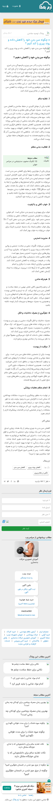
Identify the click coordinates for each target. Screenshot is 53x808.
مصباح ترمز (43, 631)
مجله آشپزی (45, 638)
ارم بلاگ (15, 800)
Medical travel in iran (26, 613)
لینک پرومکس (32, 634)
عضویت (15, 6)
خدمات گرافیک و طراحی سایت (20, 642)
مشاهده (7, 787)
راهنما (31, 795)
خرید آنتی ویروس (21, 641)
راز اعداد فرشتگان (26, 576)
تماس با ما (22, 795)
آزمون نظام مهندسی (27, 631)
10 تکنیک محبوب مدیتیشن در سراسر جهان (21, 161)
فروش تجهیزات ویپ (14, 634)
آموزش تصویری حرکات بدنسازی (23, 638)
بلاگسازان (35, 641)
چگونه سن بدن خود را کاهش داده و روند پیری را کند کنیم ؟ (29, 42)
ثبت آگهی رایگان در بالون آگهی (26, 589)
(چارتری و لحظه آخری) (26, 601)
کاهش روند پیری (34, 467)
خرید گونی (46, 634)
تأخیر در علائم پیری (41, 473)
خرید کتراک (11, 631)
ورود (4, 6)
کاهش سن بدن (19, 467)
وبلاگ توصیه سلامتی (35, 33)
